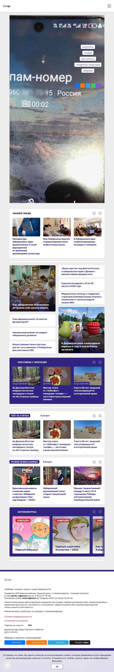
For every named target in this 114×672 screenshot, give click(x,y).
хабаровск (88, 70)
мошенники (88, 47)
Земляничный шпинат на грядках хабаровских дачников (29, 334)
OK (57, 666)
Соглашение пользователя (16, 621)
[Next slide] (100, 213)
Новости (79, 19)
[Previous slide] (94, 213)
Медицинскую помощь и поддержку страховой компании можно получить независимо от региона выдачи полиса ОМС (81, 298)
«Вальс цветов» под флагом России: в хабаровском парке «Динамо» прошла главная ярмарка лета (80, 271)
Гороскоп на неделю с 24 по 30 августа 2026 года (77, 284)
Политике (46, 658)
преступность (88, 59)
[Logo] (15, 6)
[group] (26, 436)
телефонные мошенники (88, 64)
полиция (88, 53)
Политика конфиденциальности (18, 617)
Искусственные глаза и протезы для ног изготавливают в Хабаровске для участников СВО (32, 347)
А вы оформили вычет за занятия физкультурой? (29, 320)
